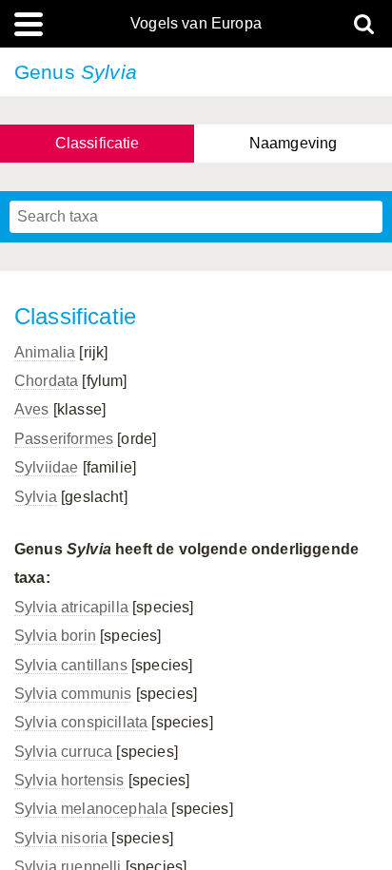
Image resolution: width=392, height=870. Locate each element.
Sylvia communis (72, 694)
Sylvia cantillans (70, 665)
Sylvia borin (55, 636)
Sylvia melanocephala (90, 809)
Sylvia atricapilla (71, 607)
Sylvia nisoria (61, 838)
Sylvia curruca (63, 752)
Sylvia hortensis (69, 780)
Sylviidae (46, 467)
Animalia (44, 352)
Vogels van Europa (196, 23)
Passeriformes (63, 439)
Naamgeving (293, 143)
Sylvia (35, 497)
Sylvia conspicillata (80, 722)
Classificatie (97, 143)
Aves (31, 409)
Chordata (46, 381)
